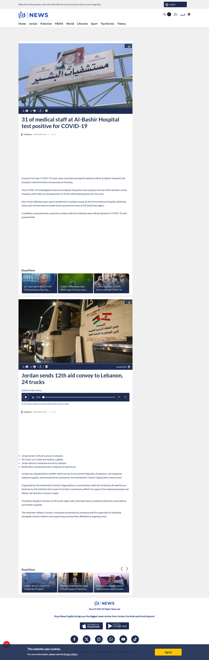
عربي (183, 14)
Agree (168, 652)
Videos (121, 23)
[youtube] (123, 639)
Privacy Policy (70, 654)
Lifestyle (82, 23)
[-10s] (118, 397)
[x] (86, 639)
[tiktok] (135, 639)
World (70, 23)
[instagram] (99, 639)
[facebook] (74, 639)
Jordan (33, 23)
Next (122, 569)
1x (33, 397)
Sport (94, 23)
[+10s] (125, 397)
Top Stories (107, 23)
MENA (59, 23)
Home (22, 23)
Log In (172, 4)
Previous (127, 569)
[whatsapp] (111, 639)
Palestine (46, 23)
